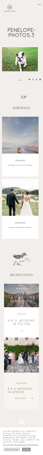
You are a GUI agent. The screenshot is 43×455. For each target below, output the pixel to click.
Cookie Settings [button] (12, 449)
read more (21, 330)
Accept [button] (26, 449)
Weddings (20, 223)
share (20, 80)
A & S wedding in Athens (20, 390)
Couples (20, 161)
